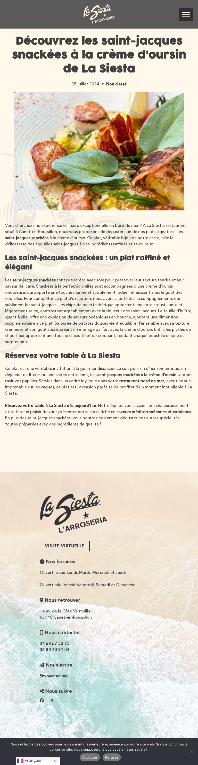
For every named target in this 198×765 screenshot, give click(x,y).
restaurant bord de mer (141, 380)
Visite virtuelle (65, 546)
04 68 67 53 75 (55, 643)
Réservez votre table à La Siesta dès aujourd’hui (50, 405)
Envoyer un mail (55, 675)
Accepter (89, 757)
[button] (186, 14)
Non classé (116, 83)
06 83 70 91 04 (55, 649)
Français (32, 760)
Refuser (111, 757)
